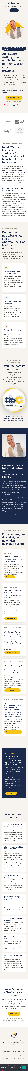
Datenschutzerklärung (18, 1051)
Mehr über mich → (9, 516)
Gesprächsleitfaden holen (13, 731)
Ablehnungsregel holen (12, 690)
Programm (21, 6)
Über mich (6, 6)
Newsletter (14, 10)
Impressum (7, 1051)
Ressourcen (14, 6)
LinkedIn (7, 1055)
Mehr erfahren (11, 793)
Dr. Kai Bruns (14, 3)
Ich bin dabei (14, 1013)
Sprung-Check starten (12, 652)
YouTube (13, 1055)
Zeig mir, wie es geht (14, 97)
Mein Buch (22, 1048)
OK (24, 1067)
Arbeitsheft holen (10, 618)
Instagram (20, 1055)
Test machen (9, 576)
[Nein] (1, 1070)
